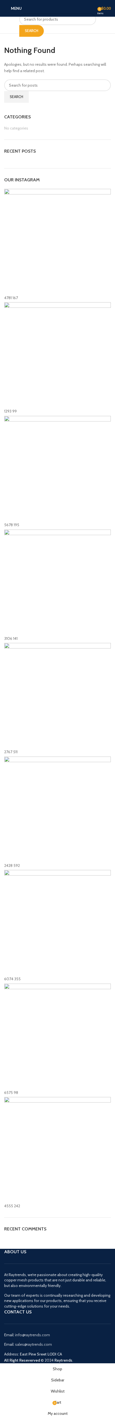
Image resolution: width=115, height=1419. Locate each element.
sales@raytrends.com (33, 1344)
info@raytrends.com (32, 1334)
